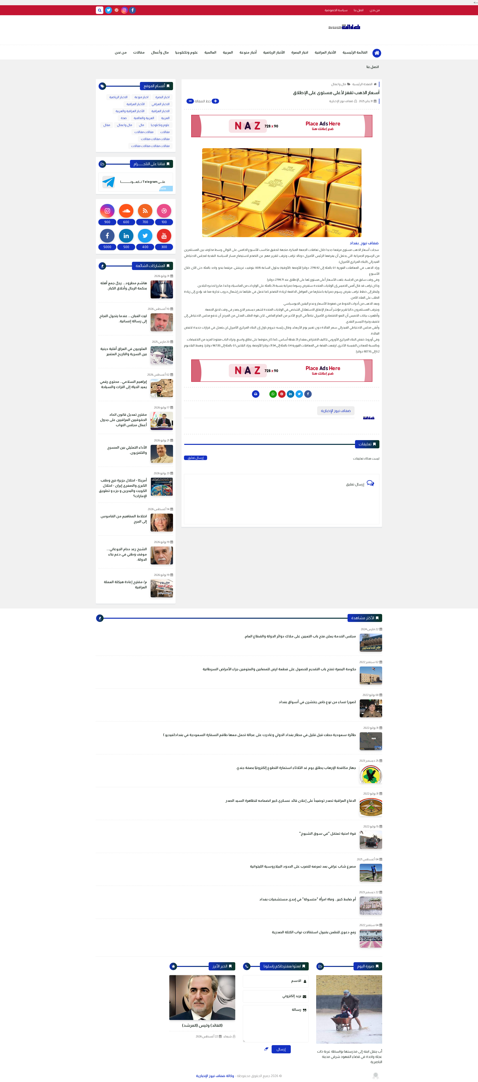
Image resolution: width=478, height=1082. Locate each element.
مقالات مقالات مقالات (155, 139)
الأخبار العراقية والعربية (130, 111)
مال (141, 125)
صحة (124, 118)
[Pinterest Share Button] (290, 394)
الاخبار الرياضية (118, 97)
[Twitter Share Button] (299, 394)
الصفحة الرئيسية (362, 84)
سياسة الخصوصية (336, 10)
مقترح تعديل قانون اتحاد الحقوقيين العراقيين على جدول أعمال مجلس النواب (123, 419)
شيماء (228, 1036)
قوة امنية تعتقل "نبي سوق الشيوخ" (327, 833)
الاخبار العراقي (161, 104)
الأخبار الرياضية (274, 52)
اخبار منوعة (141, 97)
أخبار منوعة (248, 52)
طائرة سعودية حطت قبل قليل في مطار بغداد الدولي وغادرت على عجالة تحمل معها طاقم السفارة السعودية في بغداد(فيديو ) (259, 735)
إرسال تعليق (195, 458)
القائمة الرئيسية (355, 52)
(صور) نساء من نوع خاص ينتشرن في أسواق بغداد (317, 702)
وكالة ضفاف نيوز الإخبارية (215, 1076)
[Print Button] (255, 394)
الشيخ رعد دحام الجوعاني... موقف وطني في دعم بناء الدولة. (127, 554)
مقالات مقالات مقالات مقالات (150, 146)
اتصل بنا (358, 10)
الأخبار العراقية (325, 52)
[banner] (281, 126)
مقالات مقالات (143, 132)
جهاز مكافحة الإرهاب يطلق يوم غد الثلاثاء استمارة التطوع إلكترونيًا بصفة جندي (296, 768)
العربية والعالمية (144, 118)
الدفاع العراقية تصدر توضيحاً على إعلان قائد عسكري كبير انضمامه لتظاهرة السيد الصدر (291, 801)
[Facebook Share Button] (308, 394)
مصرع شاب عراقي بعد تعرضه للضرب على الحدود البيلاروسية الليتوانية (303, 866)
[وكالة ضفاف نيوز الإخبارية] (344, 27)
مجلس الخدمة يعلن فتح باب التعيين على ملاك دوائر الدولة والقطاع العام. (300, 636)
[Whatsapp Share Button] (273, 394)
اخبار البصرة (299, 52)
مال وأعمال (160, 52)
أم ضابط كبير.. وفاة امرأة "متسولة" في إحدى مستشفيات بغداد (307, 899)
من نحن (375, 10)
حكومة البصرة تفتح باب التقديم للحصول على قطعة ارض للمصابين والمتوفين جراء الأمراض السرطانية (279, 669)
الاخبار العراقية (160, 111)
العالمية (210, 52)
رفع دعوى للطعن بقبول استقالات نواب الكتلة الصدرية (314, 932)
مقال (106, 125)
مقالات (139, 52)
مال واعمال (338, 84)
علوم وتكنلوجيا (186, 52)
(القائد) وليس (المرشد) (202, 1025)
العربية (228, 52)
